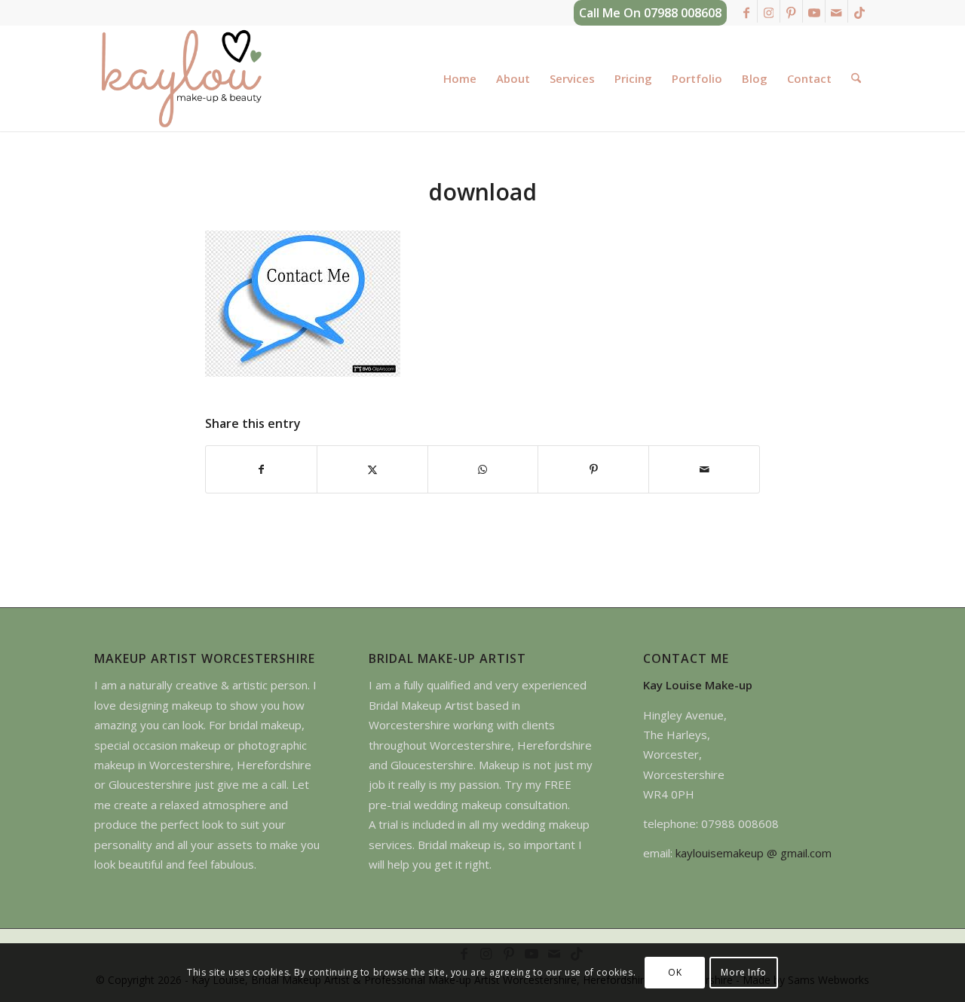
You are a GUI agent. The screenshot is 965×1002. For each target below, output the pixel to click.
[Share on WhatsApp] (483, 469)
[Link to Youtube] (814, 11)
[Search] (856, 78)
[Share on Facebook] (261, 469)
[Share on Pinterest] (593, 469)
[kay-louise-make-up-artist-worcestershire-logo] (181, 78)
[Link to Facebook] (746, 11)
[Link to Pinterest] (791, 11)
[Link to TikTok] (859, 11)
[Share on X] (372, 469)
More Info (743, 972)
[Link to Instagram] (769, 11)
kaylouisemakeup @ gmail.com (754, 852)
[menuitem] (459, 78)
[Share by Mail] (704, 469)
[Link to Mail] (836, 11)
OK (675, 972)
